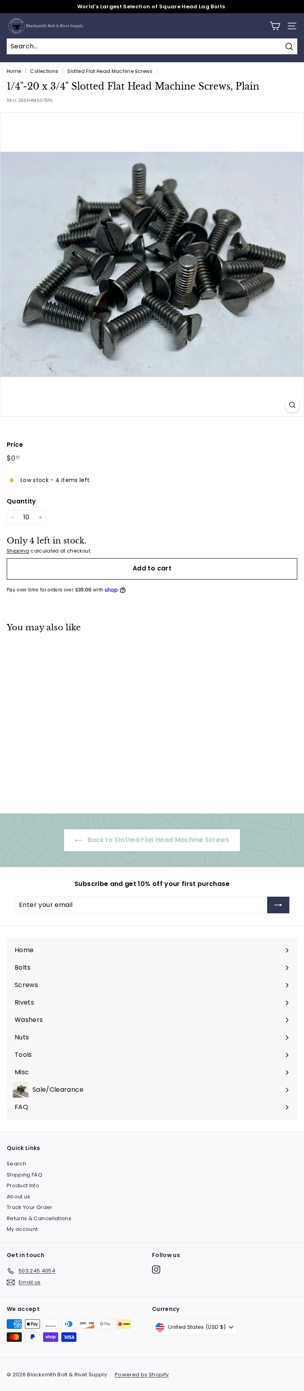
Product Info (23, 1185)
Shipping (18, 551)
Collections (44, 71)
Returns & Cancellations (39, 1218)
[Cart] (275, 26)
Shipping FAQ (24, 1175)
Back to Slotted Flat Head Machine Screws (157, 839)
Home (14, 71)
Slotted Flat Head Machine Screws (109, 71)
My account (22, 1229)
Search (16, 1163)
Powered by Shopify (142, 1374)
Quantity (21, 501)
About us (18, 1196)
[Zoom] (292, 405)
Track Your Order (30, 1207)
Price (15, 444)
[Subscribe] (278, 905)
